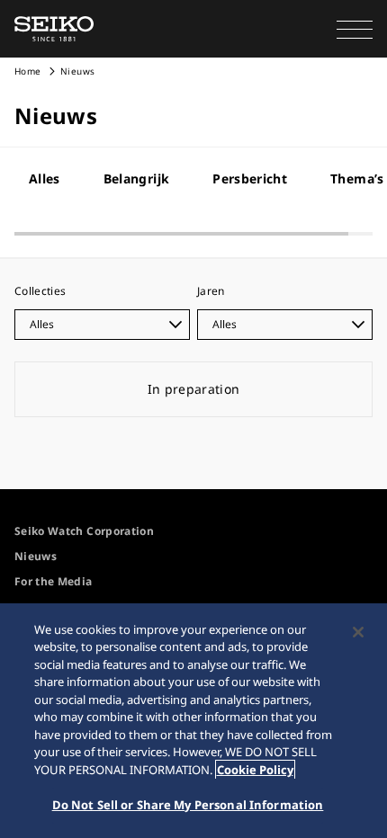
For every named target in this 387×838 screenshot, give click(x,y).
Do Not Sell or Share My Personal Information (188, 805)
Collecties (40, 291)
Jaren (211, 291)
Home (27, 71)
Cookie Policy (255, 770)
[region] (193, 720)
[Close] (358, 632)
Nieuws (35, 556)
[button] (354, 29)
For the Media (53, 581)
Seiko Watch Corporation (84, 531)
